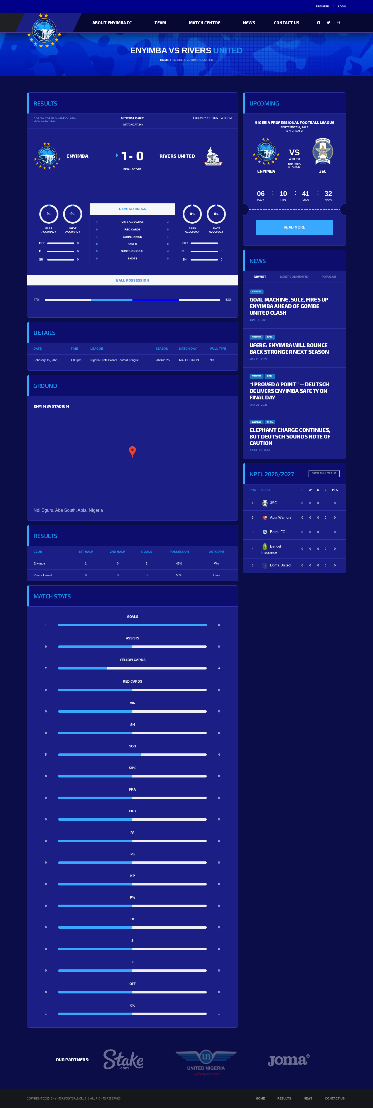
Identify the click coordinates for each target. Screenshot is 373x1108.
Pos (253, 490)
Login (342, 6)
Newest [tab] (260, 276)
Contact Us (287, 22)
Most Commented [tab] (294, 276)
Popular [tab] (329, 276)
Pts (335, 490)
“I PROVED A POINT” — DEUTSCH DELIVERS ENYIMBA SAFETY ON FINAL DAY (289, 390)
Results (284, 1098)
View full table (324, 473)
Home (260, 1098)
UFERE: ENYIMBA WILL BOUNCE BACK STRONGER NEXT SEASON (289, 348)
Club (265, 490)
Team (160, 22)
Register (322, 6)
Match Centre (204, 22)
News (249, 22)
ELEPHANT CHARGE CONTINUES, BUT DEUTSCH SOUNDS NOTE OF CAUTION (290, 436)
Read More (294, 227)
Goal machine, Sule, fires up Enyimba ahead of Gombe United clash (289, 306)
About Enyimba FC (112, 22)
